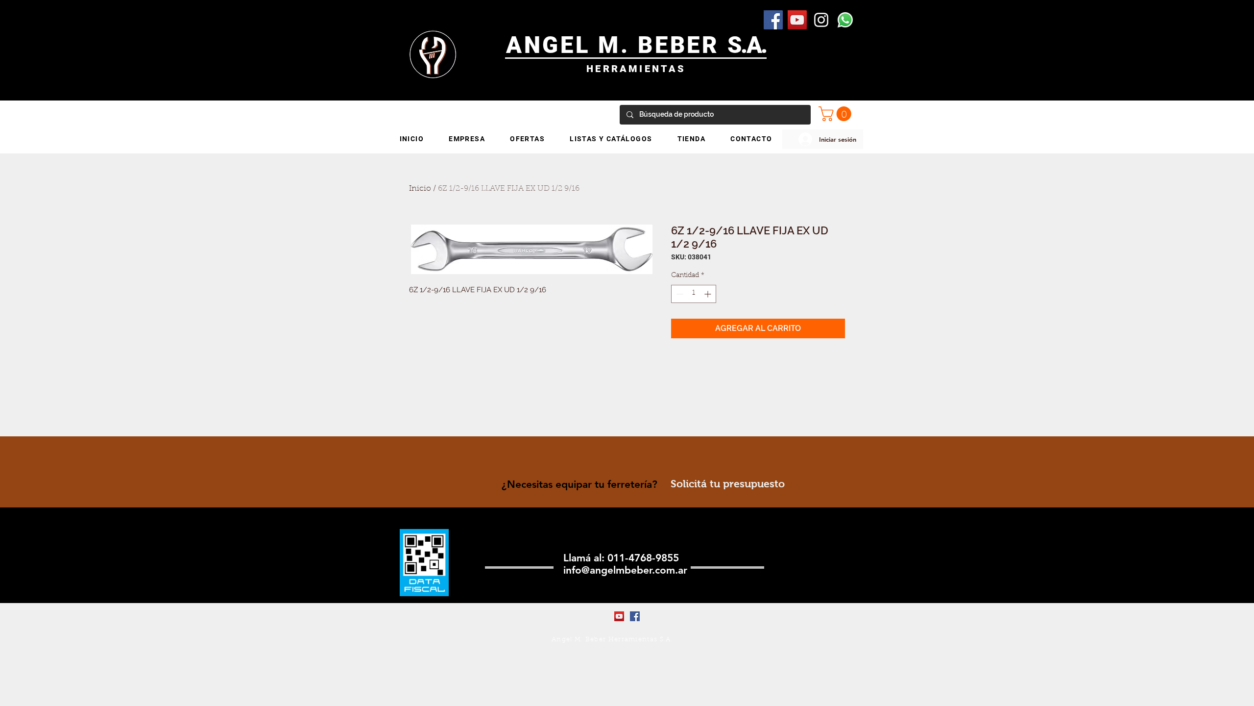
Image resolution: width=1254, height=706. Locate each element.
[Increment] (708, 294)
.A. (754, 44)
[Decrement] (679, 294)
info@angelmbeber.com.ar (625, 570)
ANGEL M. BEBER (617, 44)
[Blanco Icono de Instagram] (821, 19)
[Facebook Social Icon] (773, 19)
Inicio (420, 189)
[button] (837, 113)
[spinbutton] (693, 294)
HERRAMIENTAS (636, 69)
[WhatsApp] (845, 19)
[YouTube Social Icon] (797, 19)
